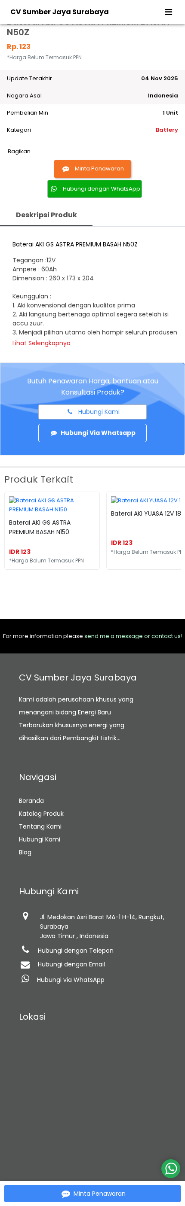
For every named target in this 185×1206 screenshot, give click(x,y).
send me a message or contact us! (133, 636)
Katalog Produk (41, 813)
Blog (25, 852)
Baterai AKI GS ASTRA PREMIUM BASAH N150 (40, 527)
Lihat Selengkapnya (41, 343)
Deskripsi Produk (46, 215)
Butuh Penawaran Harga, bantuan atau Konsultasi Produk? (92, 386)
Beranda (31, 800)
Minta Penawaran (99, 168)
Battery (167, 130)
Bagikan (19, 151)
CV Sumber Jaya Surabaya (59, 12)
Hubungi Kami (39, 839)
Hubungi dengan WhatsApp (101, 189)
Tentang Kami (40, 826)
